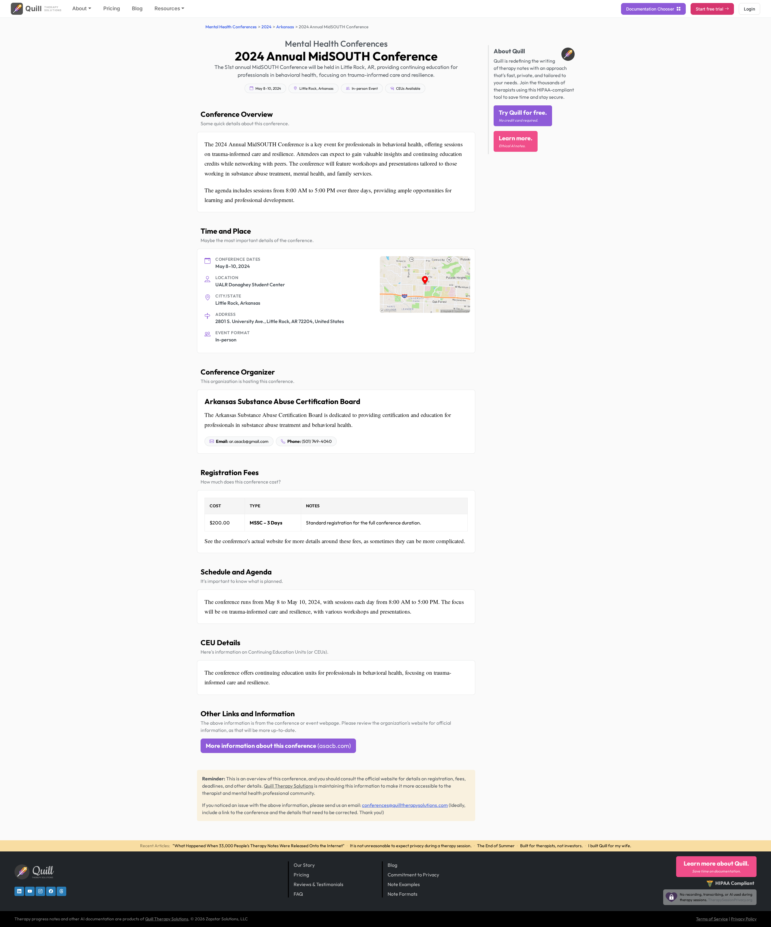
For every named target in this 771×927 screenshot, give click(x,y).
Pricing (111, 8)
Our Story (304, 865)
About (79, 8)
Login (749, 8)
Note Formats (402, 894)
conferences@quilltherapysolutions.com (405, 805)
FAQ (298, 894)
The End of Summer (496, 845)
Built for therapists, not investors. (551, 845)
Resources (167, 8)
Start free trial (709, 8)
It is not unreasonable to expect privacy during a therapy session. (411, 845)
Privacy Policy (744, 919)
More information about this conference (278, 745)
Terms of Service (712, 919)
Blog (137, 8)
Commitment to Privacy (413, 875)
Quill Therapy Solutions (288, 786)
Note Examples (404, 884)
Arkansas (285, 27)
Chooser (650, 8)
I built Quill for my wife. (609, 845)
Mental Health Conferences (231, 27)
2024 (266, 27)
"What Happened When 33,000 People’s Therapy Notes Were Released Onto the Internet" (259, 845)
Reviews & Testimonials (318, 884)
